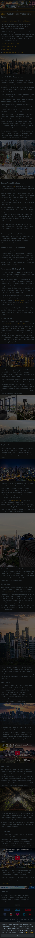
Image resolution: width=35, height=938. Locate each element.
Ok (17, 935)
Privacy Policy (29, 932)
